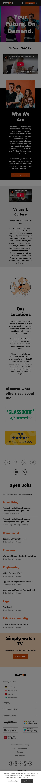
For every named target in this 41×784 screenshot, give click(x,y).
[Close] (38, 774)
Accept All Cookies (27, 781)
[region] (20, 777)
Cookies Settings (13, 781)
